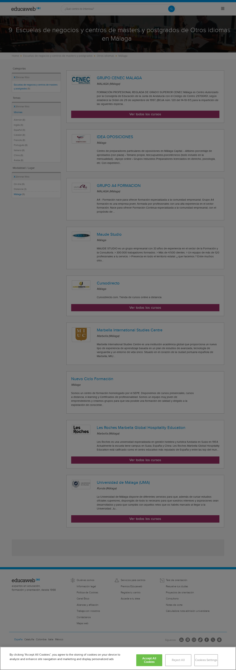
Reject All (178, 660)
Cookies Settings (206, 660)
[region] (118, 658)
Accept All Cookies (149, 660)
